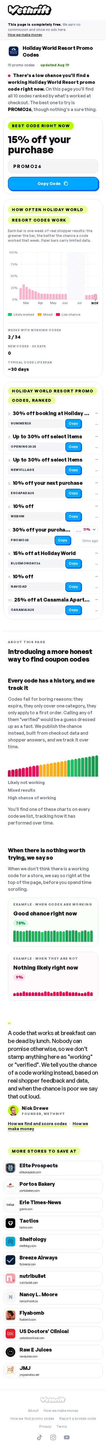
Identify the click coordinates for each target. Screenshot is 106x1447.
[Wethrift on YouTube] (66, 1437)
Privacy (45, 1426)
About (33, 1410)
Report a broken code (77, 1418)
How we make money (25, 35)
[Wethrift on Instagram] (53, 1437)
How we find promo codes (32, 1418)
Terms (61, 1426)
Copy (73, 423)
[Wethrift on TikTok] (39, 1437)
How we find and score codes (37, 1123)
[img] (53, 277)
